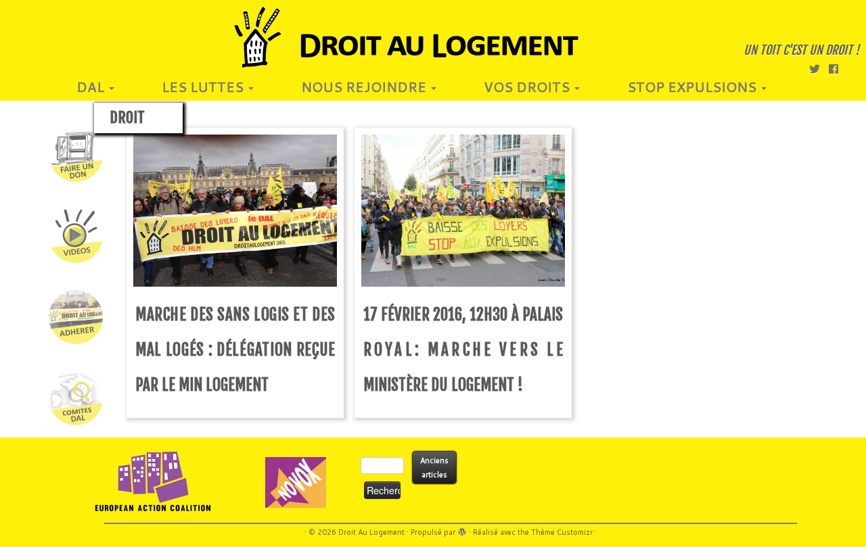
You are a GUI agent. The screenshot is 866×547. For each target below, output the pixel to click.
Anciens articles (434, 467)
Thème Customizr (562, 532)
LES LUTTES (204, 86)
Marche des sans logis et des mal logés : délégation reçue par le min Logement (235, 350)
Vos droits (528, 86)
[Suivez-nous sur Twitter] (819, 68)
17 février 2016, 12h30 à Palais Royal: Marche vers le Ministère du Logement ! (463, 350)
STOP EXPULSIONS (693, 86)
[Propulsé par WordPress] (462, 529)
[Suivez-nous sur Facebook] (838, 68)
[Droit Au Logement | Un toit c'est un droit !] (433, 37)
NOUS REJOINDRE (365, 86)
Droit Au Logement (371, 532)
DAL (92, 86)
